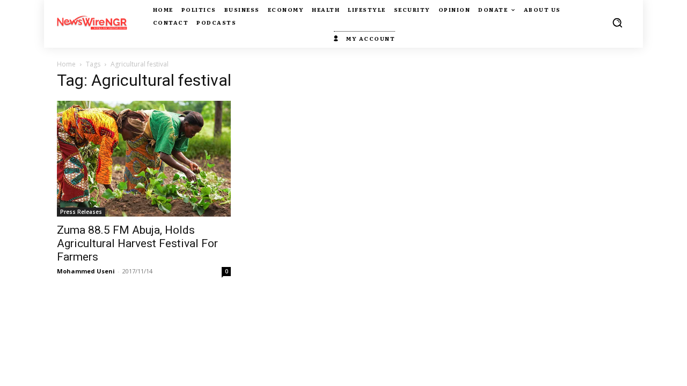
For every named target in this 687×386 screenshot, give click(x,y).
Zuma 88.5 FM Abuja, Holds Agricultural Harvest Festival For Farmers (137, 243)
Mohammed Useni (86, 271)
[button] (617, 22)
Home (66, 64)
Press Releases (81, 212)
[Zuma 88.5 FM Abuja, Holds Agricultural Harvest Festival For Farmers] (144, 159)
